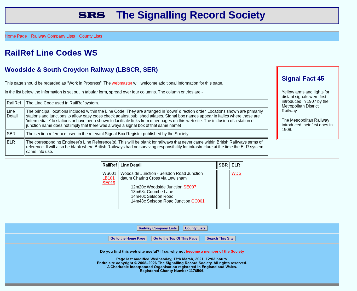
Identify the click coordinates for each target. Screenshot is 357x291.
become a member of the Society (215, 251)
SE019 (108, 183)
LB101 (108, 178)
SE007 (189, 187)
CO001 (198, 201)
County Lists (90, 36)
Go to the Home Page (128, 238)
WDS (236, 173)
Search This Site (220, 238)
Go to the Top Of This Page (175, 238)
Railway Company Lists (53, 36)
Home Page (16, 36)
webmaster (122, 83)
